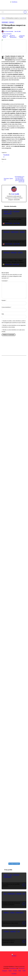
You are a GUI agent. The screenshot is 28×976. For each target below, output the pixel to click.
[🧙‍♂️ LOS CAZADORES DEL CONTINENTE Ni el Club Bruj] (14, 440)
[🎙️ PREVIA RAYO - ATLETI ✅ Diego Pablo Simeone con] (14, 669)
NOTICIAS (11, 22)
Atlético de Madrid (5, 36)
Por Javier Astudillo (8, 31)
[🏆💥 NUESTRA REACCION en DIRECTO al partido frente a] (14, 731)
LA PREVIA (6, 931)
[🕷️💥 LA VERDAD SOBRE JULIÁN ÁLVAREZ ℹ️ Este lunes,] (14, 542)
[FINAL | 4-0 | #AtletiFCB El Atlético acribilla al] (14, 754)
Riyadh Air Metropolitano (13, 36)
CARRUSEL (6, 912)
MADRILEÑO (13, 252)
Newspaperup (13, 968)
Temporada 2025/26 (22, 36)
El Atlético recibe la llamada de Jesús (14, 242)
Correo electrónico (6, 307)
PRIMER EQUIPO (7, 213)
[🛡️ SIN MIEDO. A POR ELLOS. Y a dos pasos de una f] (14, 821)
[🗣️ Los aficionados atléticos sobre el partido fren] (14, 743)
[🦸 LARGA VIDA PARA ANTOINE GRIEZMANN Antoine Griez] (14, 697)
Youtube (15, 970)
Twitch (10, 970)
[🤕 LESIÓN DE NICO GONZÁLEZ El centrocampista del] (14, 496)
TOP (24, 893)
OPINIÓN (12, 912)
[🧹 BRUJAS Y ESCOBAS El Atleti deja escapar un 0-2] (14, 384)
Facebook (14, 973)
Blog (11, 211)
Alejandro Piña (8, 264)
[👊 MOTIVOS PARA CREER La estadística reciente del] (14, 775)
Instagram (4, 970)
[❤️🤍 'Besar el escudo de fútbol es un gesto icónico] (14, 657)
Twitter (24, 970)
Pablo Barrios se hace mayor (10, 923)
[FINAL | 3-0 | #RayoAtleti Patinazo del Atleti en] (14, 614)
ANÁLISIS (6, 211)
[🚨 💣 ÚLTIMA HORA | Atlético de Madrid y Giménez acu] (14, 477)
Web (3, 314)
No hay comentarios (7, 33)
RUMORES (22, 232)
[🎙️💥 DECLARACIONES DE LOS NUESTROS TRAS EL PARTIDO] (14, 738)
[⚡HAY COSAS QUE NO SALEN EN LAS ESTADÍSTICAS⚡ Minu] (14, 721)
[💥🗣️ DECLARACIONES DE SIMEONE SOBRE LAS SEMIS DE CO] (14, 858)
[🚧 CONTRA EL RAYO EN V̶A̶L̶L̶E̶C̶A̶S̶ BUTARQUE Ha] (14, 635)
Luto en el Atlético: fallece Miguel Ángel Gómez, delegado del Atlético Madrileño (13, 262)
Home (3, 18)
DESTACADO (5, 22)
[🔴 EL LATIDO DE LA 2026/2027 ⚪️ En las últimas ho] (14, 587)
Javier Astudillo (15, 194)
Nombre (4, 300)
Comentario (5, 280)
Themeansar (21, 968)
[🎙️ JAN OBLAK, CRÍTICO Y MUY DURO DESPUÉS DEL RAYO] (14, 605)
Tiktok (19, 970)
